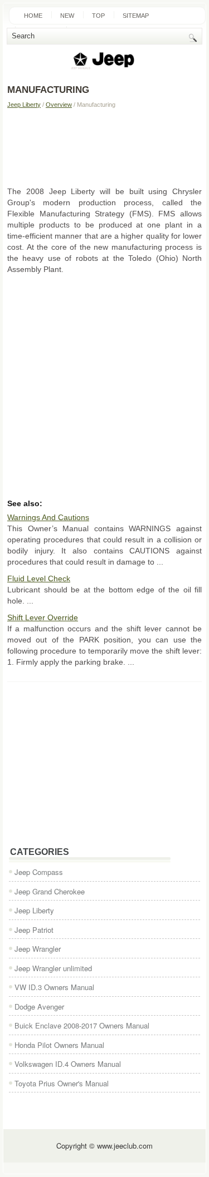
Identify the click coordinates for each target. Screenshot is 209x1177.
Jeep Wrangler (37, 948)
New (67, 15)
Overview (59, 104)
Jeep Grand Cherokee (49, 891)
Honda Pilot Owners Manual (59, 1045)
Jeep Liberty (24, 104)
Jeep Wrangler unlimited (53, 968)
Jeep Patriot (34, 929)
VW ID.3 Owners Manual (54, 987)
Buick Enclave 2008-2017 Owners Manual (81, 1025)
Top (98, 15)
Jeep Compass (38, 872)
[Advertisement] (104, 146)
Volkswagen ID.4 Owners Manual (67, 1064)
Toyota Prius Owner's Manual (61, 1083)
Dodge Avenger (39, 1006)
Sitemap (136, 15)
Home (33, 15)
